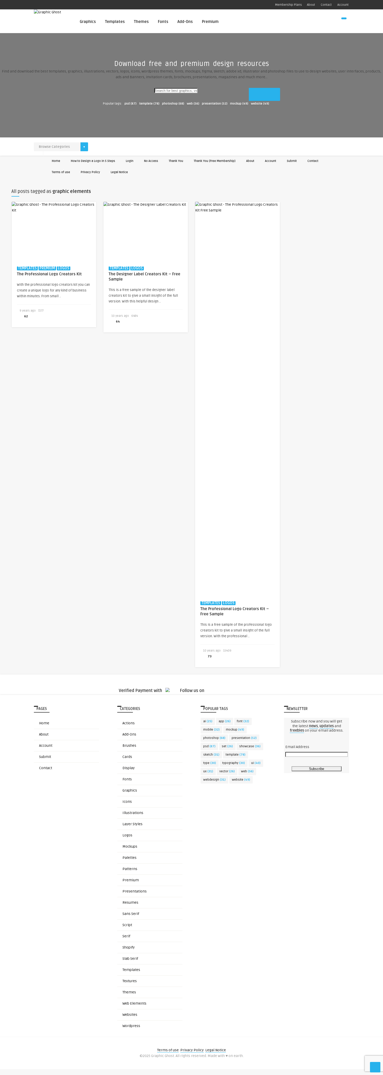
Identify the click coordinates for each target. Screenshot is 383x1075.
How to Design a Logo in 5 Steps (93, 161)
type (209, 763)
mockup (239, 104)
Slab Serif (130, 958)
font (243, 721)
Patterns (129, 869)
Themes (141, 21)
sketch (211, 755)
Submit (292, 161)
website (260, 104)
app (225, 721)
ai (207, 721)
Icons (127, 801)
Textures (129, 981)
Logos (127, 835)
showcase (250, 746)
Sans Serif (130, 914)
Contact (326, 5)
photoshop (173, 104)
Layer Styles (132, 824)
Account (343, 5)
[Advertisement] (191, 122)
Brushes (129, 745)
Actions (128, 723)
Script (127, 925)
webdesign (214, 780)
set (227, 746)
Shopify (128, 947)
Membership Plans (288, 5)
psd (131, 104)
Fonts (163, 21)
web (193, 104)
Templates (115, 21)
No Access (151, 161)
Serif (126, 936)
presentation (214, 104)
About (311, 5)
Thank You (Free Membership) (215, 161)
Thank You (176, 161)
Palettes (129, 857)
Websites (129, 1014)
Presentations (134, 891)
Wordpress (131, 1026)
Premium (210, 21)
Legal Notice (119, 172)
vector (227, 771)
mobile (211, 730)
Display (128, 768)
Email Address (297, 747)
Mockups (129, 846)
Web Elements (134, 1003)
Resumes (130, 902)
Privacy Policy (90, 172)
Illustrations (132, 813)
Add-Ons (185, 21)
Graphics (88, 21)
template (149, 104)
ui (256, 763)
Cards (127, 757)
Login (129, 161)
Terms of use (61, 172)
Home (56, 161)
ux (208, 771)
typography (233, 763)
